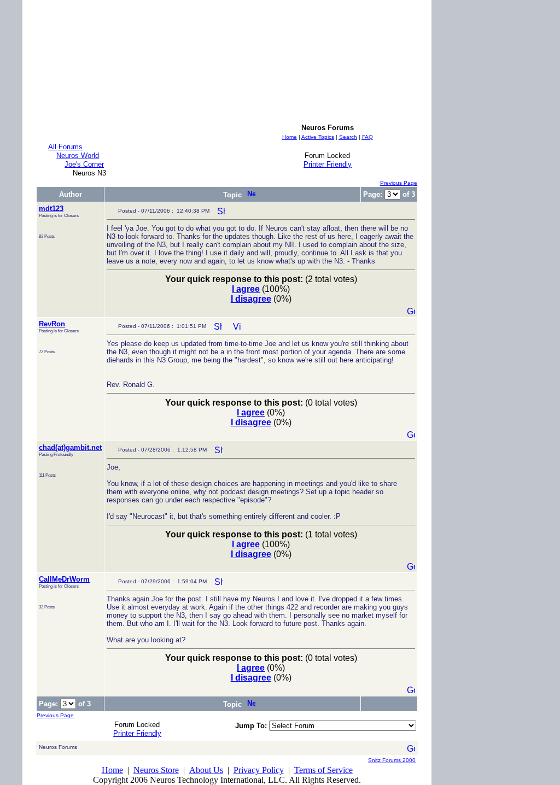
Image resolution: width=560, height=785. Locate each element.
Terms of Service (323, 770)
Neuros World (77, 155)
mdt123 (51, 208)
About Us (206, 770)
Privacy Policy (259, 770)
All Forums (65, 147)
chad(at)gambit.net (70, 447)
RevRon (52, 324)
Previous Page (398, 183)
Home (112, 770)
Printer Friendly (328, 164)
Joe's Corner (84, 164)
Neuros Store (156, 770)
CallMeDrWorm (64, 579)
